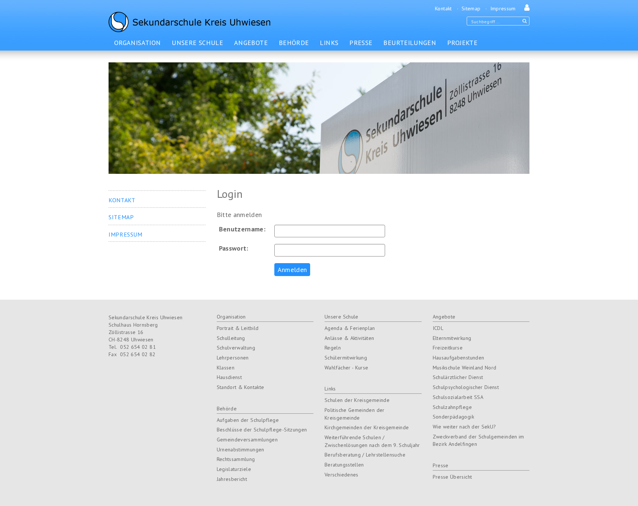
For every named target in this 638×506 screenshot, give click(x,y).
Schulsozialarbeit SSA (458, 397)
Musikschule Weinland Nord (465, 367)
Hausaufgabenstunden (458, 357)
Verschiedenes (342, 474)
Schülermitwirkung (346, 357)
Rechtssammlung (236, 459)
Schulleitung (231, 338)
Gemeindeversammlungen (247, 439)
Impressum (503, 8)
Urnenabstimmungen (240, 449)
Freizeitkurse (448, 347)
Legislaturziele (234, 469)
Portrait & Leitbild (238, 328)
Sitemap (471, 8)
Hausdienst (229, 377)
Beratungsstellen (344, 464)
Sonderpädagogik (453, 416)
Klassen (226, 367)
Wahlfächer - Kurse (346, 367)
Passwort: (233, 248)
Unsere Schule (342, 316)
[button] (525, 8)
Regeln (333, 347)
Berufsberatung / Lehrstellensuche (365, 454)
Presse (441, 465)
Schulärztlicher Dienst (458, 377)
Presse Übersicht (452, 477)
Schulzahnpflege (452, 407)
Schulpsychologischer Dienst (466, 387)
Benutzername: (242, 229)
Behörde (227, 408)
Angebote (444, 316)
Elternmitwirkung (452, 338)
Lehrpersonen (233, 357)
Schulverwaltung (236, 347)
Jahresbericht (232, 479)
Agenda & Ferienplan (350, 328)
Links (330, 388)
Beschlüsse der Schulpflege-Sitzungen (262, 429)
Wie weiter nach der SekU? (464, 426)
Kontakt (443, 8)
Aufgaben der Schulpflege (248, 420)
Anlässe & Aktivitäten (349, 338)
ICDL (438, 328)
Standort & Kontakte (240, 387)
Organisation (231, 316)
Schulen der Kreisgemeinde (357, 400)
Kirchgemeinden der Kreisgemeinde (367, 427)
